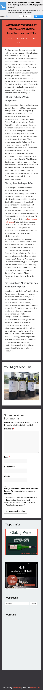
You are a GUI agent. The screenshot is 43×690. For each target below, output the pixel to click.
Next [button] (36, 386)
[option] (21, 386)
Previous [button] (6, 386)
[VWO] (8, 16)
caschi (10, 38)
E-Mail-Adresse (10, 467)
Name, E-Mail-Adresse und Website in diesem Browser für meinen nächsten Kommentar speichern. (21, 491)
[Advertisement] (21, 640)
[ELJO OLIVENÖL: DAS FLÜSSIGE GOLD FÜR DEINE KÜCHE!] (21, 386)
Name (7, 457)
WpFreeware (35, 687)
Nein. (25, 16)
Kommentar (9, 429)
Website (7, 476)
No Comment (21, 43)
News (34, 38)
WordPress (17, 687)
